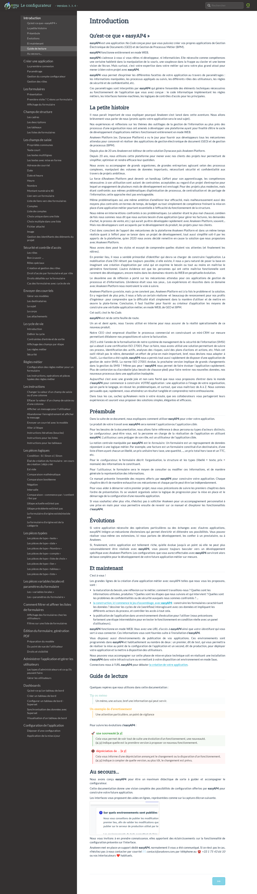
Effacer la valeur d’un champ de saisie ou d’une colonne (50, 402)
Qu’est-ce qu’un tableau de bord (45, 690)
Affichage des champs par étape (45, 344)
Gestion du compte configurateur (46, 76)
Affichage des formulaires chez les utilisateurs (47, 616)
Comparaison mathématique (43, 474)
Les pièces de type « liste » (42, 574)
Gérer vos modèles (38, 296)
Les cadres (33, 117)
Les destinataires (36, 301)
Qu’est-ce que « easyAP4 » (42, 23)
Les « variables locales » (40, 591)
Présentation (34, 94)
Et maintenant (35, 43)
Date (30, 170)
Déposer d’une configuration (43, 730)
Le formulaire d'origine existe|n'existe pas (48, 515)
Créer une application (38, 61)
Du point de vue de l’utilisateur (45, 646)
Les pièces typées (35, 533)
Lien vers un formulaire (40, 195)
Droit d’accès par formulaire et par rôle (50, 273)
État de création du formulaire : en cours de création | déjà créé (50, 462)
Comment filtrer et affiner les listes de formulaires (47, 607)
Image (30, 231)
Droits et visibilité (37, 651)
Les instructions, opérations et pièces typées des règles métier (48, 377)
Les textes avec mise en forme (44, 160)
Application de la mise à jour (43, 735)
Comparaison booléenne (41, 479)
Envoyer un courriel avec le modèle (47, 422)
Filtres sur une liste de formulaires (47, 623)
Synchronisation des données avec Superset (47, 711)
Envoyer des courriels (38, 291)
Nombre (32, 185)
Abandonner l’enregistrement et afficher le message (50, 415)
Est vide (31, 469)
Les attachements (37, 316)
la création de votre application (168, 664)
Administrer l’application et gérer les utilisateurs (48, 661)
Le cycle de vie (33, 324)
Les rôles (32, 252)
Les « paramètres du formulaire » (46, 597)
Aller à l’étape (35, 427)
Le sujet (31, 306)
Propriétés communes (40, 145)
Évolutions (33, 38)
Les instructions (34, 387)
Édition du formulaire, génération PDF (46, 633)
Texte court (33, 150)
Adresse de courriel (38, 165)
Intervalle (32, 489)
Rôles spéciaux (35, 262)
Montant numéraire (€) (40, 190)
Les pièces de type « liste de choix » (47, 558)
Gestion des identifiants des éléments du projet (50, 238)
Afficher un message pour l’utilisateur (49, 409)
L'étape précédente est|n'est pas (45, 508)
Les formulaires (34, 89)
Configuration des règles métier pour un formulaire (50, 368)
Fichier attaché (36, 226)
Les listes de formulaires (41, 132)
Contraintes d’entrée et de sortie (46, 339)
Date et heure (35, 175)
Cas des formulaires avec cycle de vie (48, 283)
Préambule (33, 33)
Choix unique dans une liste (43, 216)
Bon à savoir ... (35, 257)
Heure (30, 180)
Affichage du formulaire (41, 104)
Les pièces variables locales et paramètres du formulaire (44, 584)
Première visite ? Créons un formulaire (49, 99)
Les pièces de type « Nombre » (44, 548)
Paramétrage (34, 71)
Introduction (32, 18)
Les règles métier (37, 349)
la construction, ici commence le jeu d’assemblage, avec (132, 603)
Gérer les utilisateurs (39, 677)
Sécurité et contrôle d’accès (42, 248)
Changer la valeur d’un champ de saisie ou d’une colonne (49, 393)
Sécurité (32, 354)
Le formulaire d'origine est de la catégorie (45, 524)
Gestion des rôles (37, 81)
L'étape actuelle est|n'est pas (43, 503)
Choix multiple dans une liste (44, 221)
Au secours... (34, 53)
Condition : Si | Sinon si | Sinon (44, 455)
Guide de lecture (36, 48)
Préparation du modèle (40, 641)
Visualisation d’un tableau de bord (47, 718)
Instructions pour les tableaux (44, 442)
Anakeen (249, 5)
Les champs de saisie (38, 140)
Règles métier (33, 362)
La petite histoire (37, 28)
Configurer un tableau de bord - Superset (45, 702)
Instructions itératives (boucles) (45, 432)
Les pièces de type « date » (42, 543)
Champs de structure (38, 112)
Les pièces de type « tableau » (43, 568)
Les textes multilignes (39, 155)
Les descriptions (36, 122)
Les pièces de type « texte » (42, 538)
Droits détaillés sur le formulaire (46, 278)
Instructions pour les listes (42, 437)
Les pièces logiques (36, 450)
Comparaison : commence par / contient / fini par (50, 496)
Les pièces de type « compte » (44, 553)
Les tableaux (34, 127)
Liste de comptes (36, 211)
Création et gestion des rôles (43, 268)
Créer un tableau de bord (41, 695)
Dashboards (32, 685)
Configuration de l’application (44, 725)
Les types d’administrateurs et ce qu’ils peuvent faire (49, 671)
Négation (32, 484)
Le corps (32, 311)
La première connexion (40, 66)
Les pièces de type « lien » (41, 563)
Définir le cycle (36, 334)
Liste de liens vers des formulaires (46, 200)
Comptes (32, 206)
